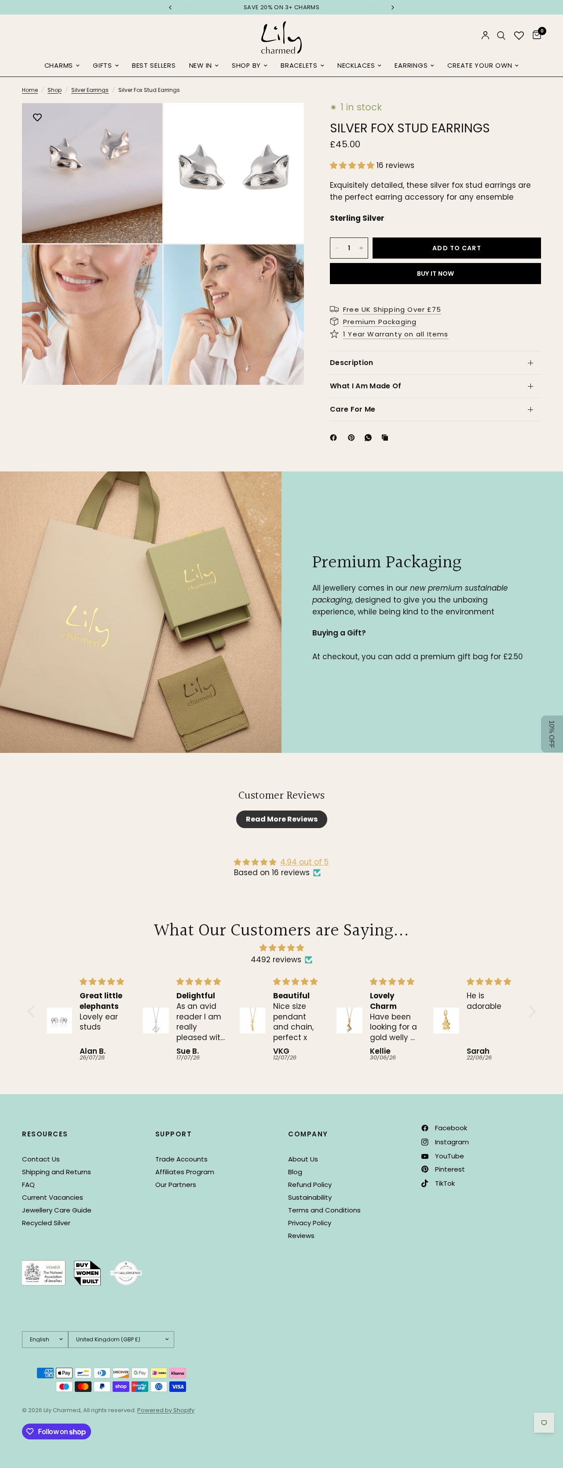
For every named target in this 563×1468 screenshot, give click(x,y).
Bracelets (299, 65)
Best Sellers (154, 65)
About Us (303, 1159)
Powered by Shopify (165, 1410)
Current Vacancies (52, 1197)
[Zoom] (143, 121)
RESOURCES (45, 1134)
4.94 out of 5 (304, 862)
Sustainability (310, 1197)
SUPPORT (173, 1134)
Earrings (411, 65)
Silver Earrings (90, 90)
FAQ (28, 1184)
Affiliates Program (184, 1171)
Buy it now (435, 273)
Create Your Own (479, 65)
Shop (55, 90)
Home (30, 90)
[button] (353, 165)
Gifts (102, 65)
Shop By (246, 65)
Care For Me (353, 409)
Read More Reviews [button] (282, 819)
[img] (281, 948)
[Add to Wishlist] (37, 118)
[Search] (501, 35)
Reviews (301, 1235)
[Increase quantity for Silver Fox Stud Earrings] (361, 248)
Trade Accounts (181, 1159)
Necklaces (356, 65)
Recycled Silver (46, 1222)
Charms (58, 65)
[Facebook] (335, 437)
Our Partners (175, 1184)
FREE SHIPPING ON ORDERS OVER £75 (281, 7)
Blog (295, 1171)
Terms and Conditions (324, 1210)
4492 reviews (276, 959)
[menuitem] (62, 66)
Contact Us (41, 1159)
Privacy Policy (309, 1222)
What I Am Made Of (365, 386)
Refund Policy (310, 1184)
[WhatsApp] (370, 437)
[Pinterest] (353, 437)
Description (351, 363)
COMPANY (308, 1134)
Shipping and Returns (56, 1171)
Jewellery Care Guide (56, 1210)
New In (200, 65)
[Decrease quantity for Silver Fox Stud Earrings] (337, 248)
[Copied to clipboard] (386, 437)
